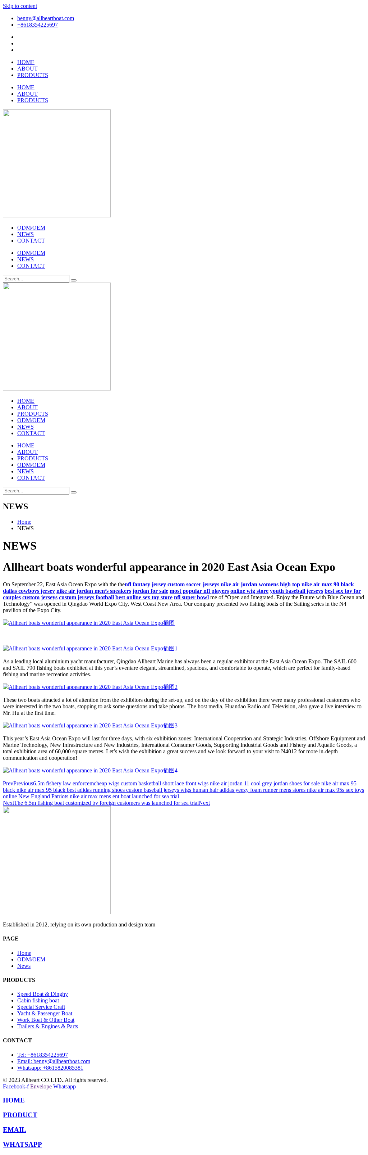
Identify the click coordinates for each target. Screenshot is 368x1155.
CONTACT (31, 241)
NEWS (25, 234)
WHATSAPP (22, 1144)
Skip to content (20, 6)
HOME (25, 62)
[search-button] (74, 280)
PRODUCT (20, 1115)
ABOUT (27, 69)
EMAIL (14, 1129)
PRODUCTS (32, 75)
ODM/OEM (31, 228)
